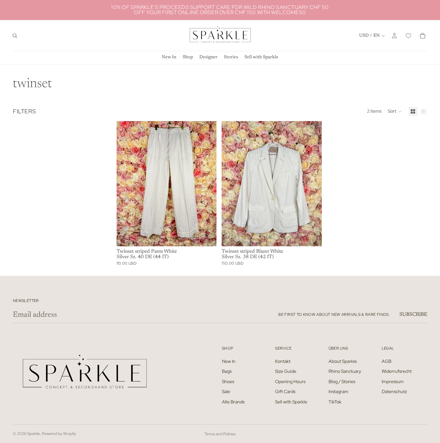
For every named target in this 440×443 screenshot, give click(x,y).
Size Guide (285, 371)
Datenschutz (394, 391)
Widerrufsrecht (397, 371)
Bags (227, 371)
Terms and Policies (220, 434)
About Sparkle (343, 361)
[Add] (207, 236)
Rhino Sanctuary (345, 371)
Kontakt (283, 361)
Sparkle (33, 433)
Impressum (393, 381)
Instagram (338, 391)
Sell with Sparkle (291, 402)
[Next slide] (206, 183)
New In (228, 361)
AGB (386, 361)
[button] (395, 111)
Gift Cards (285, 391)
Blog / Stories (342, 381)
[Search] (15, 36)
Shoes (228, 381)
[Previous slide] (126, 183)
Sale (226, 391)
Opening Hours (290, 381)
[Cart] (423, 36)
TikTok (335, 402)
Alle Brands (233, 402)
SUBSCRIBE (413, 314)
